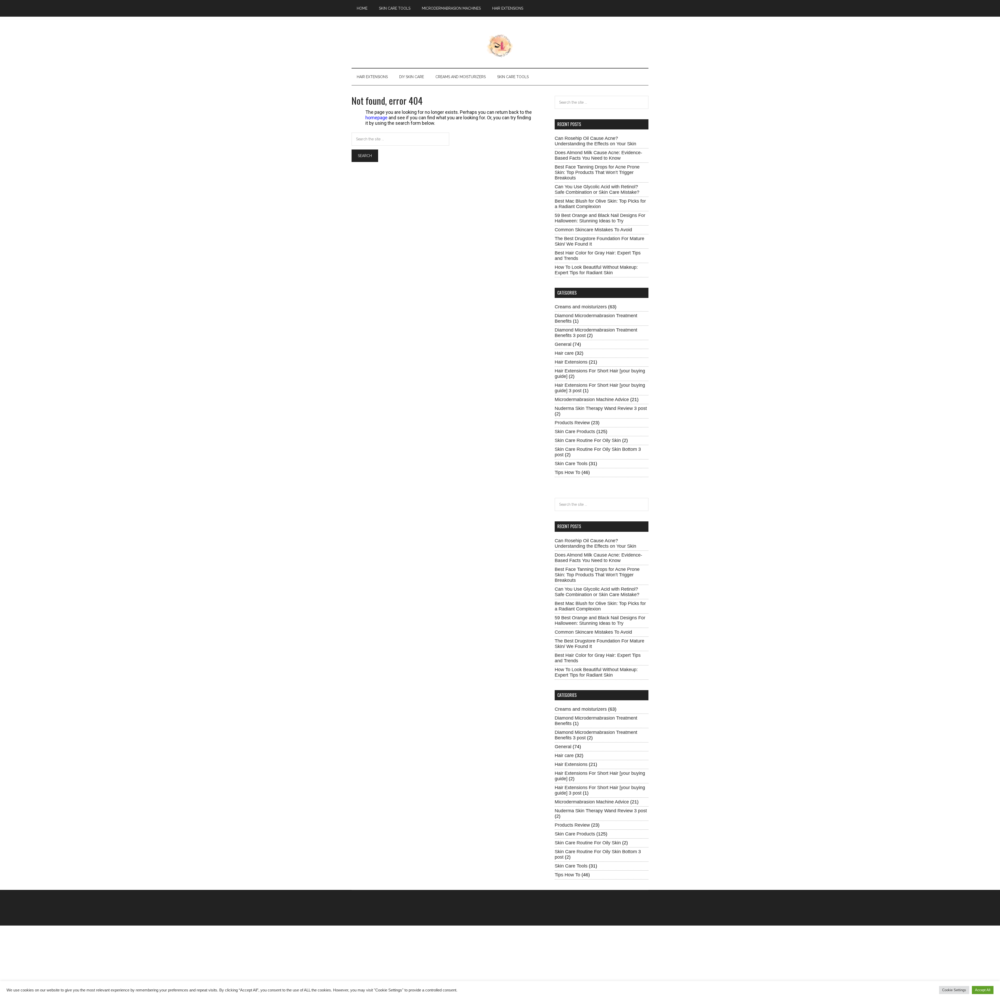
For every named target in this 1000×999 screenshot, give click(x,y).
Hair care (564, 353)
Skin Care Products (575, 431)
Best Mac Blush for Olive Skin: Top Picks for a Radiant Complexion (600, 203)
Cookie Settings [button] (954, 990)
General (563, 344)
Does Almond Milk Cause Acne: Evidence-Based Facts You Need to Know (598, 155)
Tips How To (567, 472)
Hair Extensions (571, 362)
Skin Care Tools (571, 463)
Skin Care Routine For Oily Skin (588, 440)
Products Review (572, 422)
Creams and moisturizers (581, 306)
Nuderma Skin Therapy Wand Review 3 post (601, 408)
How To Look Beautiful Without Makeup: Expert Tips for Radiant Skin (596, 270)
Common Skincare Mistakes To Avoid (593, 229)
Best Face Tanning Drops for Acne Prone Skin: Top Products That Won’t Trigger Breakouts (597, 172)
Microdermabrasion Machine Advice (592, 399)
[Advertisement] (156, 962)
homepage (376, 117)
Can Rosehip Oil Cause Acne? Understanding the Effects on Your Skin (595, 141)
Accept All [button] (982, 990)
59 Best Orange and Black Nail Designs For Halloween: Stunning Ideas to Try (600, 218)
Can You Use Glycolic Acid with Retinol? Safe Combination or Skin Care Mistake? (597, 189)
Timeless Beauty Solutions (500, 46)
